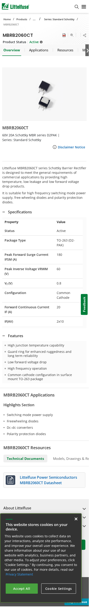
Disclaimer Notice (71, 147)
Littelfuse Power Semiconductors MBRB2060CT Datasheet (48, 480)
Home (7, 19)
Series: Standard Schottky (59, 19)
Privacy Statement (19, 574)
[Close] (76, 519)
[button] (44, 94)
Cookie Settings (58, 588)
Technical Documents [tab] (25, 458)
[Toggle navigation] (84, 6)
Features (15, 335)
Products (21, 19)
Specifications (20, 211)
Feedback (84, 304)
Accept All (21, 588)
